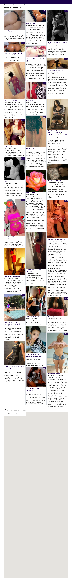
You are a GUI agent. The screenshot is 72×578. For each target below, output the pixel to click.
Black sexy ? (8, 146)
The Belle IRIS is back (12, 237)
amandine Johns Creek (12, 276)
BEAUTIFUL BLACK (54, 181)
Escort (6, 181)
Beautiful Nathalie (54, 373)
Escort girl (29, 100)
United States (13, 4)
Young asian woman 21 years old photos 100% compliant (34, 356)
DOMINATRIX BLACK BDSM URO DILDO (14, 367)
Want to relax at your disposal (33, 270)
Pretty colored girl (32, 317)
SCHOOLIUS (7, 2)
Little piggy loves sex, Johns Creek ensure (55, 71)
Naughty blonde (10, 31)
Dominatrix (30, 148)
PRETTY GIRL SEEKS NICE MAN (35, 59)
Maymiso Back (31, 23)
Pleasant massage (54, 317)
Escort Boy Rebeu (10, 100)
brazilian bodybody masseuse (33, 389)
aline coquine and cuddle (56, 239)
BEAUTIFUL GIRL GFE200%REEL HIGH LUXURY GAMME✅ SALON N (57, 133)
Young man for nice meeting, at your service (12, 323)
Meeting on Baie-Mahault (13, 53)
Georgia (20, 4)
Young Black (30, 193)
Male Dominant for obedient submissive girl (57, 43)
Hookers (6, 4)
